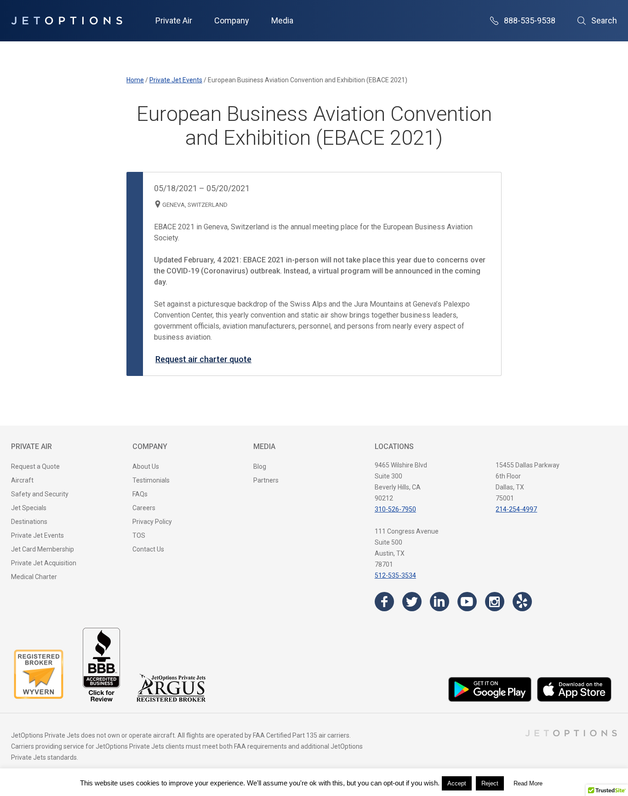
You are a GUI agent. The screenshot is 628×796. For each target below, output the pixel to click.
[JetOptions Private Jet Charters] (66, 20)
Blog (259, 466)
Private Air (173, 20)
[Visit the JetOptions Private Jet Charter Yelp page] (522, 601)
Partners (266, 480)
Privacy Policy (152, 521)
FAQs (140, 494)
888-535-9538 (529, 20)
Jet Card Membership (42, 549)
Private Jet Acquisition (43, 563)
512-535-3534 (395, 575)
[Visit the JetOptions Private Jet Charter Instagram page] (494, 601)
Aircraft (22, 480)
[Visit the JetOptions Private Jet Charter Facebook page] (384, 601)
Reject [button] (489, 783)
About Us (145, 466)
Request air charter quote (203, 359)
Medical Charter (34, 576)
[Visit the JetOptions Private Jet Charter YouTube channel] (467, 601)
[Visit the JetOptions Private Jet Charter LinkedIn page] (439, 601)
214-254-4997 (516, 509)
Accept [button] (456, 783)
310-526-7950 (395, 509)
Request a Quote (35, 466)
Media (282, 20)
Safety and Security (40, 494)
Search (604, 20)
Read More (528, 783)
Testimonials (151, 480)
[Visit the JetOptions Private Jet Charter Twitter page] (412, 601)
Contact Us (148, 549)
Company (231, 20)
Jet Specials (28, 508)
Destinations (29, 521)
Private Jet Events (37, 535)
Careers (143, 508)
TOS (138, 535)
